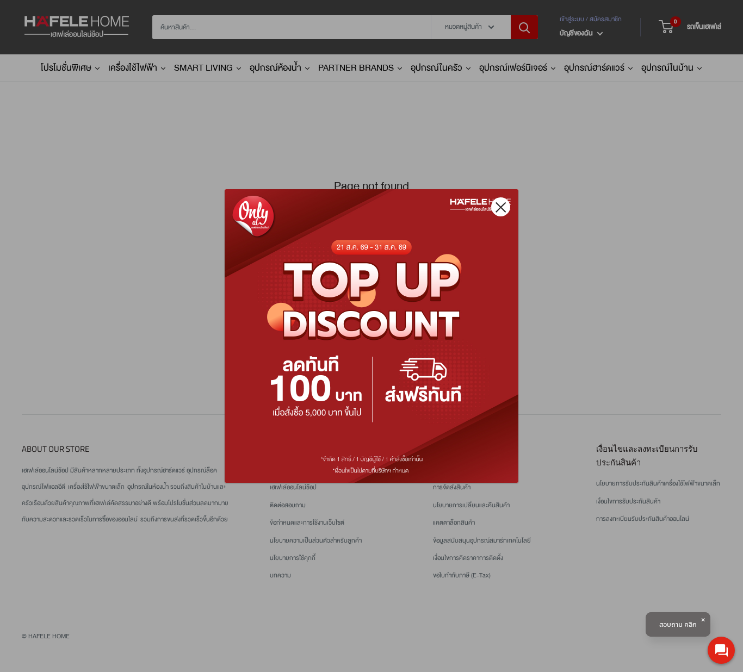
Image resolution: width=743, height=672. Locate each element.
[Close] (500, 206)
